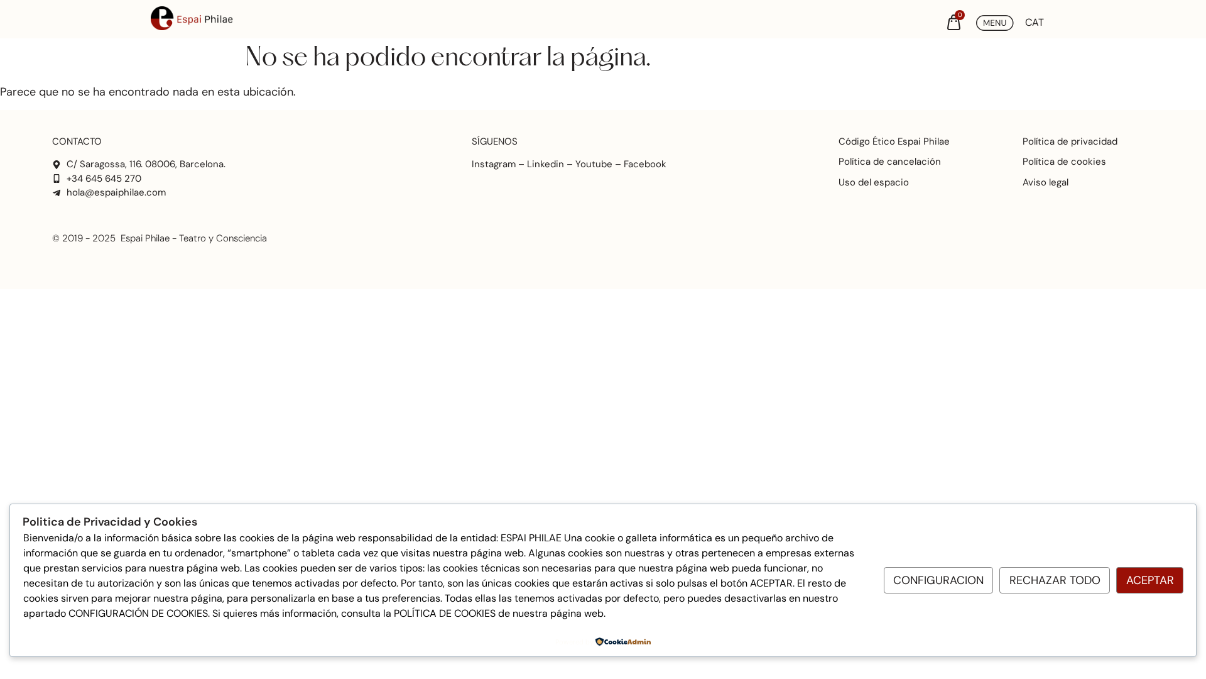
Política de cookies (1064, 161)
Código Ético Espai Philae (894, 141)
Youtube (593, 164)
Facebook (645, 164)
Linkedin (545, 164)
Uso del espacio (874, 182)
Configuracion (938, 580)
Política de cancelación (890, 161)
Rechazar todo (1054, 580)
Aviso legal (1045, 182)
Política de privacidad (1070, 141)
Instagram (494, 164)
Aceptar (1150, 580)
